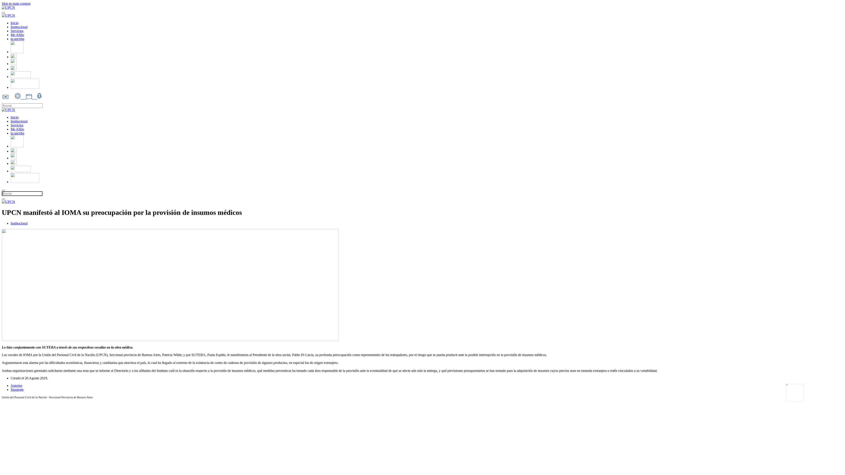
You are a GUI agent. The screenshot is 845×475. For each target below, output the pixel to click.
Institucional (19, 27)
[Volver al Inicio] (8, 7)
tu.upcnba (17, 39)
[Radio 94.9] (39, 98)
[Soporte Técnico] (14, 69)
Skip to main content (16, 3)
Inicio (14, 23)
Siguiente (17, 389)
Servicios (17, 31)
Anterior (16, 385)
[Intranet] (14, 64)
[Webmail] (14, 57)
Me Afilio (17, 35)
